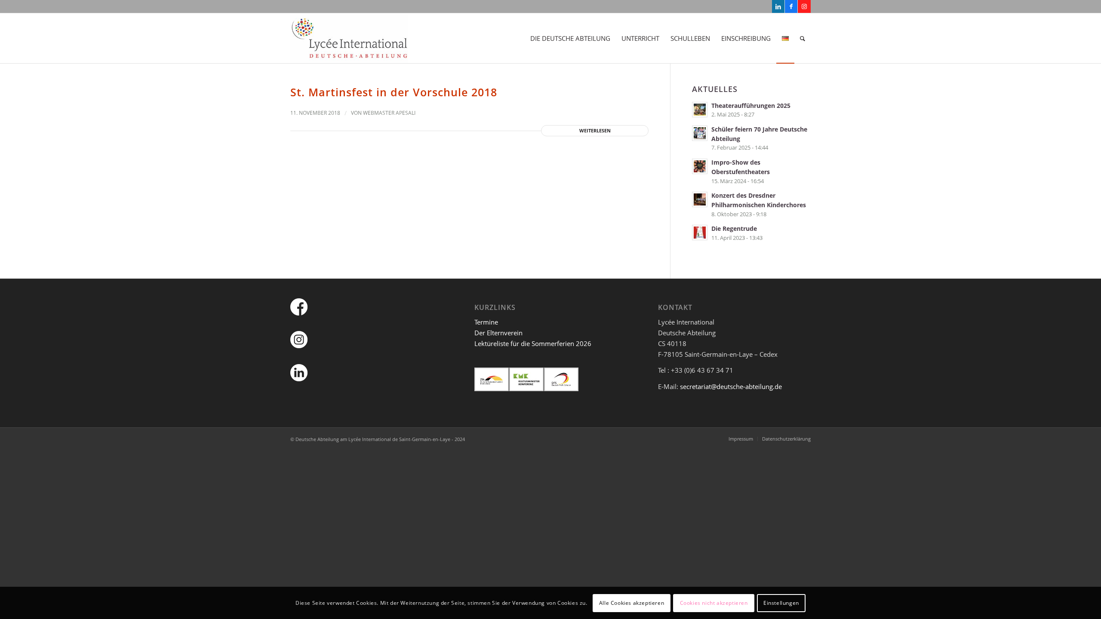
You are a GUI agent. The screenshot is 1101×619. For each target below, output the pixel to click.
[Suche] (802, 38)
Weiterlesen (595, 130)
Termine (486, 322)
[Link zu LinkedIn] (778, 6)
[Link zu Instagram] (804, 6)
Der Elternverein (498, 332)
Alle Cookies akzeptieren (631, 602)
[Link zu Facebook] (791, 6)
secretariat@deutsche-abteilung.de (731, 386)
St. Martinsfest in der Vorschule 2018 (393, 92)
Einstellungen (781, 602)
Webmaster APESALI (389, 112)
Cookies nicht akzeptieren (714, 602)
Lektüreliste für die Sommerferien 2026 (532, 343)
